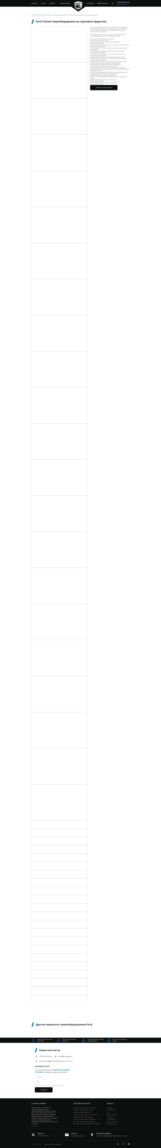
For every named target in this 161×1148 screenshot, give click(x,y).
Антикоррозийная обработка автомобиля (86, 1123)
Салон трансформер (59, 15)
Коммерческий (111, 1119)
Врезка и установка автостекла (83, 1110)
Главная (33, 15)
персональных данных (58, 1085)
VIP (108, 1112)
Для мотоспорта (112, 1114)
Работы (39, 15)
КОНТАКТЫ (90, 3)
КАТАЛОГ (34, 3)
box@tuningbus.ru (66, 1056)
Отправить (43, 1090)
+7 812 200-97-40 (123, 2)
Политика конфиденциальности (53, 1144)
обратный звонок (121, 4)
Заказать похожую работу (104, 87)
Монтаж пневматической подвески (84, 1121)
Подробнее (35, 1126)
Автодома (110, 1117)
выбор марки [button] (102, 3)
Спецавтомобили (112, 1121)
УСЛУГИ (43, 3)
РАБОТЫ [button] (52, 3)
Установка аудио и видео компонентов (85, 1114)
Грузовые (110, 1108)
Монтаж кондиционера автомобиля (84, 1119)
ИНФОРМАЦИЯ (65, 3)
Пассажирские (47, 15)
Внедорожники (111, 1123)
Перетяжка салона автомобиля (83, 1117)
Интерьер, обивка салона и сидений (84, 1108)
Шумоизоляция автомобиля (82, 1112)
